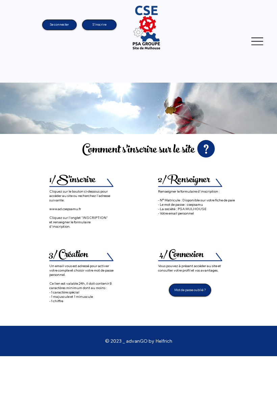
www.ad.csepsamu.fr (65, 209)
